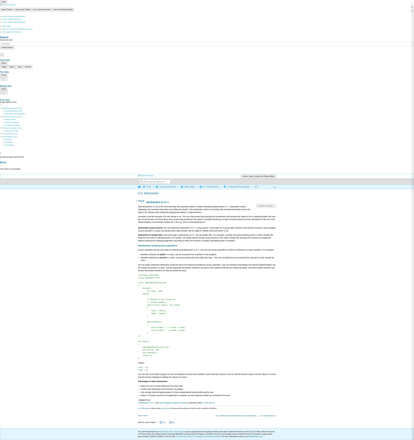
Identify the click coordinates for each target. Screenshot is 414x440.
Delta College (189, 187)
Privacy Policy (181, 436)
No (173, 422)
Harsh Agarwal (164, 403)
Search (142, 182)
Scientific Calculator (12, 125)
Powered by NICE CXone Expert (172, 432)
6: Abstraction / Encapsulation (238, 187)
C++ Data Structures (211, 187)
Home (148, 187)
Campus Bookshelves (168, 187)
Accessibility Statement (212, 436)
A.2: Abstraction (143, 408)
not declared (166, 408)
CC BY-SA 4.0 (208, 403)
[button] (9, 142)
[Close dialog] (1, 165)
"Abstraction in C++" (146, 403)
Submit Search (7, 47)
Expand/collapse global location (274, 186)
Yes (164, 422)
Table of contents (266, 206)
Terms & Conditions (194, 436)
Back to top (142, 415)
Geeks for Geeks (179, 403)
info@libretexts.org (255, 436)
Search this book (6, 40)
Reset (4, 63)
